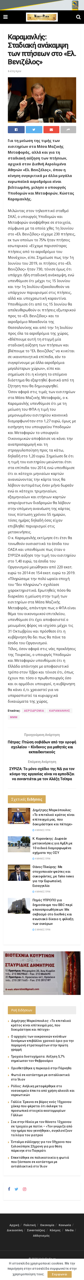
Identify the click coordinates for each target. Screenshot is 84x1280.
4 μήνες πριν (42, 830)
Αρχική (14, 1225)
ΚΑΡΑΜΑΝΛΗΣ (59, 710)
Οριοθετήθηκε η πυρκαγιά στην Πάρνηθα (41, 1068)
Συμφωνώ (59, 1274)
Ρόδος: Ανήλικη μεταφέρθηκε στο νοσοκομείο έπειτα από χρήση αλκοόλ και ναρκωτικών (43, 1090)
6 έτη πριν (14, 71)
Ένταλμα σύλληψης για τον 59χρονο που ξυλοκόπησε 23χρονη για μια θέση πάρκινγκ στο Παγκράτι (41, 1146)
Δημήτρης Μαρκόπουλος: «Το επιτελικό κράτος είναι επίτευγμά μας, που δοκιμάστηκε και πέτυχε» (41, 1025)
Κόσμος (55, 1230)
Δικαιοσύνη (15, 1230)
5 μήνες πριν (42, 929)
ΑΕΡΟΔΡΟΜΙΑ (34, 710)
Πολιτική (30, 1225)
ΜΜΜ (13, 717)
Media (69, 1230)
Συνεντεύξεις (36, 1230)
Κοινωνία (65, 1225)
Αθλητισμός (41, 1235)
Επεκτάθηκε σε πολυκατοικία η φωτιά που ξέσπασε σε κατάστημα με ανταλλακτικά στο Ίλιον (40, 1162)
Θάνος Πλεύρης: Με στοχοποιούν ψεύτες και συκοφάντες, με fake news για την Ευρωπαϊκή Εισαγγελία (53, 876)
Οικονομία (47, 1225)
